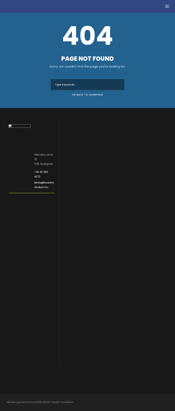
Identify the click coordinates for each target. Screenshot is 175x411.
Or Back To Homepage (87, 94)
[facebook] (161, 402)
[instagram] (167, 402)
